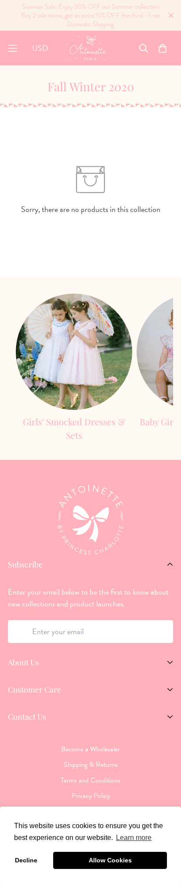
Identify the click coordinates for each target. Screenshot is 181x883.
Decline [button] (26, 860)
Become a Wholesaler (90, 749)
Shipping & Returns (91, 764)
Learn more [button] (134, 837)
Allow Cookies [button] (110, 860)
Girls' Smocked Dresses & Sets (74, 429)
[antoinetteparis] (90, 48)
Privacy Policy (91, 795)
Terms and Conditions (90, 780)
